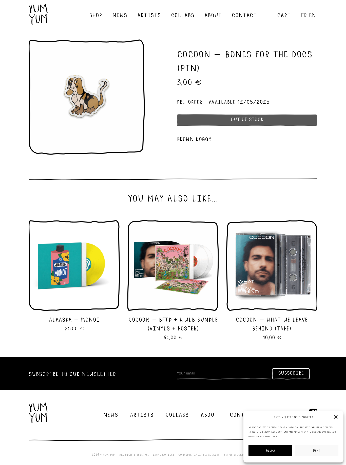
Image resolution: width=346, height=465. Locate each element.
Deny (316, 450)
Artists (149, 14)
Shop (95, 14)
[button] (335, 416)
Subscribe (291, 372)
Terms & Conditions (239, 454)
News (119, 14)
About (213, 14)
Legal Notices (164, 454)
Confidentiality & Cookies (199, 454)
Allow (270, 450)
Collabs (182, 14)
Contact (244, 14)
